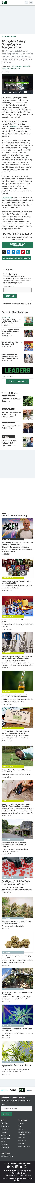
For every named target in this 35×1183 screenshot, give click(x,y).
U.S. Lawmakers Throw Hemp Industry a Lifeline (16, 1066)
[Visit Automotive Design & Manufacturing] (30, 1090)
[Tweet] (18, 252)
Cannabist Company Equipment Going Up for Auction (16, 957)
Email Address (8, 286)
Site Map (28, 1175)
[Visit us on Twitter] (12, 1166)
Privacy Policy (26, 1171)
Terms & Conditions (18, 1173)
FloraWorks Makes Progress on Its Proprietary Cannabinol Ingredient (14, 696)
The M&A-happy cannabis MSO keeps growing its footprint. (17, 1034)
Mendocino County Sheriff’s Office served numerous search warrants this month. (16, 998)
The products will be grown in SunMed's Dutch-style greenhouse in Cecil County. (15, 737)
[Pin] (23, 252)
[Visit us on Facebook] (8, 1166)
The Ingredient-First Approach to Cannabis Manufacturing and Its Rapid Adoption (10, 356)
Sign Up (6, 1114)
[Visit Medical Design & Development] (4, 1090)
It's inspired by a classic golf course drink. (16, 774)
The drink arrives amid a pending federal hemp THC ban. (17, 625)
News (4, 989)
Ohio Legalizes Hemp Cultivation (11, 427)
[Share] (8, 252)
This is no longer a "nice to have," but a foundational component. (15, 850)
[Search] (26, 2)
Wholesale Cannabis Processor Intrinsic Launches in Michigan (16, 922)
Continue (10, 296)
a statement (13, 126)
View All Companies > (17, 381)
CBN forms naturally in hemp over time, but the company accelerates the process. (17, 700)
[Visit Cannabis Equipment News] (21, 1090)
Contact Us (7, 1171)
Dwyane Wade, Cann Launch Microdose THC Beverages (16, 771)
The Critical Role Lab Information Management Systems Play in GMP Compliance (14, 844)
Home (4, 801)
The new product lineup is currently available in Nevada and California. (17, 587)
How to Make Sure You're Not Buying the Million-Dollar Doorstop (11, 321)
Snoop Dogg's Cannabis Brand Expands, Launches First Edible (11, 331)
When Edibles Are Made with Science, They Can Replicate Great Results (17, 543)
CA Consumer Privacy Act (14, 1175)
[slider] (15, 92)
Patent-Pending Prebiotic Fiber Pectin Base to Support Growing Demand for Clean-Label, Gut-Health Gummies (16, 883)
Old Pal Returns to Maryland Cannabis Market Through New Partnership (15, 732)
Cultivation (7, 395)
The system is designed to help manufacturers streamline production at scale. (17, 888)
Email (3, 1104)
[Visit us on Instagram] (25, 1166)
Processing (6, 839)
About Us (16, 1171)
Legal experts (7, 198)
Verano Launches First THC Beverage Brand (12, 343)
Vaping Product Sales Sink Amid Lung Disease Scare (11, 414)
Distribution (7, 728)
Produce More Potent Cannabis (11, 400)
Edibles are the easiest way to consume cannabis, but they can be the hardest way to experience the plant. (17, 549)
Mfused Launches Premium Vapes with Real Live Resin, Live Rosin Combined (16, 805)
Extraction (7, 653)
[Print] (4, 252)
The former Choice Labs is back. (13, 926)
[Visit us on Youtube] (21, 1166)
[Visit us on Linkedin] (16, 1166)
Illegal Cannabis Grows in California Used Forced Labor (17, 993)
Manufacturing (9, 37)
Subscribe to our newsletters (17, 245)
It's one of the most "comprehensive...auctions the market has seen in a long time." (17, 961)
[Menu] (31, 2)
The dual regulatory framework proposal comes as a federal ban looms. (15, 1071)
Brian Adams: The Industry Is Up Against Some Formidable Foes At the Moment (10, 443)
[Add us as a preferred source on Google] (28, 252)
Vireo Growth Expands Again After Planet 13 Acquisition (17, 1029)
